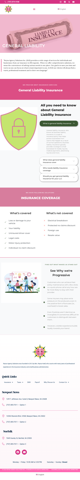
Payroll (37, 382)
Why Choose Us (49, 382)
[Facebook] (17, 452)
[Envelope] (24, 452)
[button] (34, 9)
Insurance (7, 382)
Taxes (19, 382)
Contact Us (63, 382)
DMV (29, 382)
